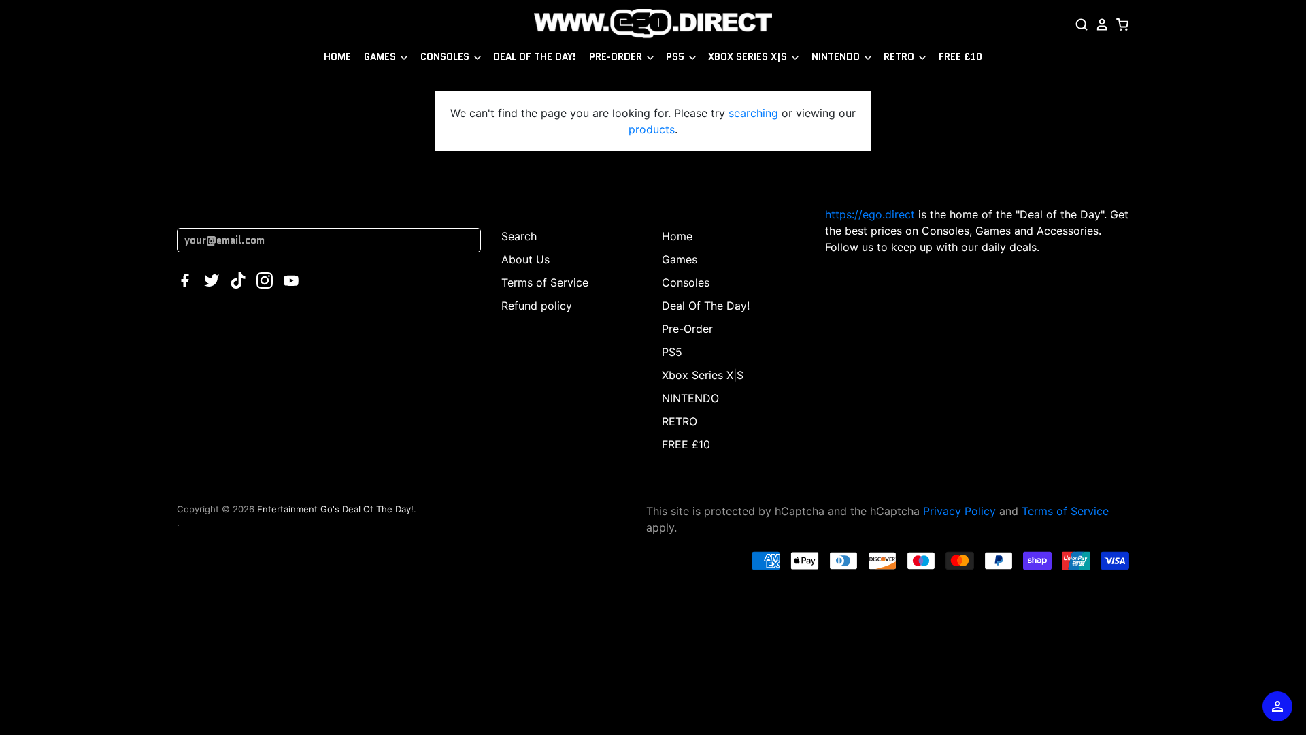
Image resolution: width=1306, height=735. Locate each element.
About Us (525, 259)
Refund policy (536, 305)
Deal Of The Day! (534, 56)
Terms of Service (544, 282)
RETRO (900, 56)
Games (381, 56)
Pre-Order (617, 56)
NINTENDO (837, 56)
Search (519, 236)
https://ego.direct (870, 214)
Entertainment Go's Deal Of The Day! (335, 509)
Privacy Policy (959, 511)
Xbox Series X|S (749, 56)
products (652, 129)
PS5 (676, 56)
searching (753, 113)
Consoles (446, 56)
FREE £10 (960, 56)
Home (337, 56)
